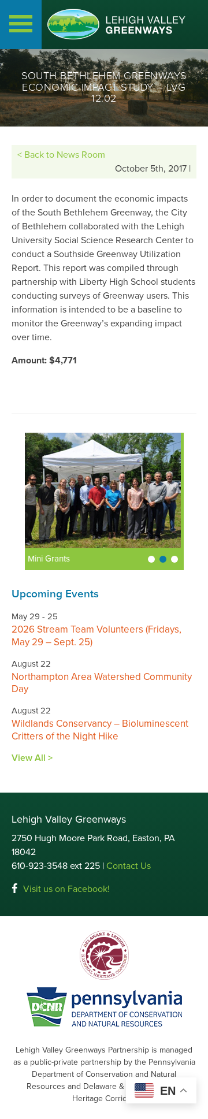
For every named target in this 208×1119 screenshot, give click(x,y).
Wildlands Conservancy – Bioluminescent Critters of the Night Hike (100, 730)
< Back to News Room (61, 155)
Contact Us (128, 866)
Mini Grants (42, 558)
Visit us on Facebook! (66, 889)
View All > (32, 758)
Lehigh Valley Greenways (116, 24)
